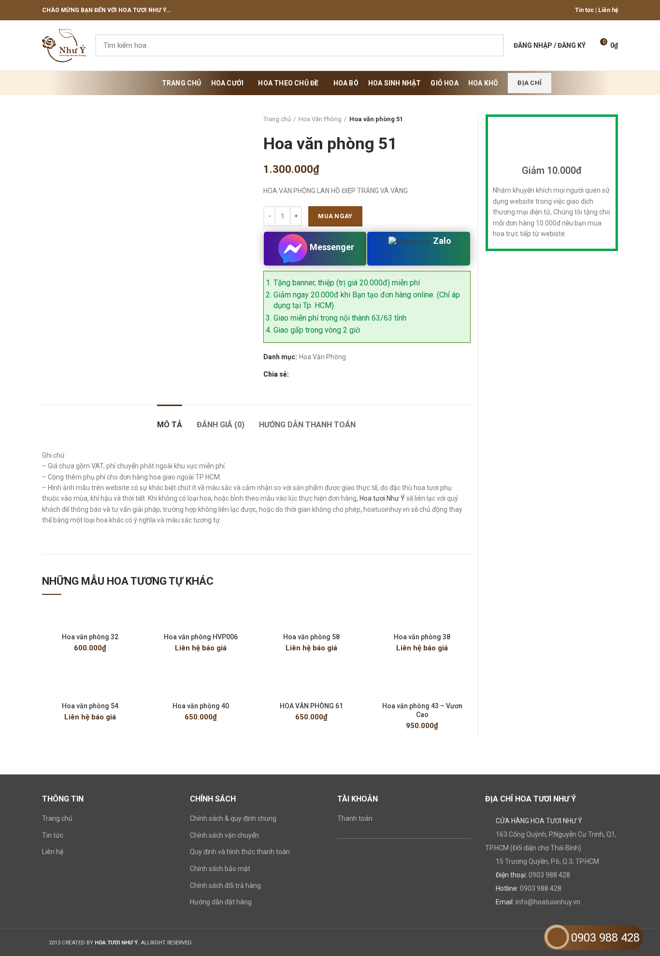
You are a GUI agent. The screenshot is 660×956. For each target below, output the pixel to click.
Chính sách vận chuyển (224, 835)
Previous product (446, 119)
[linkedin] (330, 374)
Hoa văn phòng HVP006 (201, 637)
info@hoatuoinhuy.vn (548, 902)
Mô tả (169, 424)
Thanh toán (355, 818)
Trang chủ (277, 119)
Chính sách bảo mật (220, 868)
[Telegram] (341, 374)
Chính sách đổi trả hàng (225, 885)
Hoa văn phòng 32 (90, 637)
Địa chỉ (529, 82)
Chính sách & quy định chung (233, 818)
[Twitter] (308, 374)
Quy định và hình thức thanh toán (240, 852)
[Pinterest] (319, 374)
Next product (466, 119)
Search (491, 45)
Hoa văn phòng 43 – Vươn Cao (422, 710)
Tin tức (584, 10)
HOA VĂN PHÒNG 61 (311, 706)
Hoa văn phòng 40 (200, 706)
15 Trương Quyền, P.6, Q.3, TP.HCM (547, 861)
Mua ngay (335, 216)
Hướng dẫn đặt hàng (221, 902)
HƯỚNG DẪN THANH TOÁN (307, 424)
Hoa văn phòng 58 (311, 637)
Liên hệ (608, 10)
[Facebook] (296, 374)
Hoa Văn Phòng (320, 119)
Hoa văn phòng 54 (90, 706)
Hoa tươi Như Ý (382, 498)
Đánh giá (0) (220, 424)
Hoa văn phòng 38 (422, 637)
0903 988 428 (549, 875)
